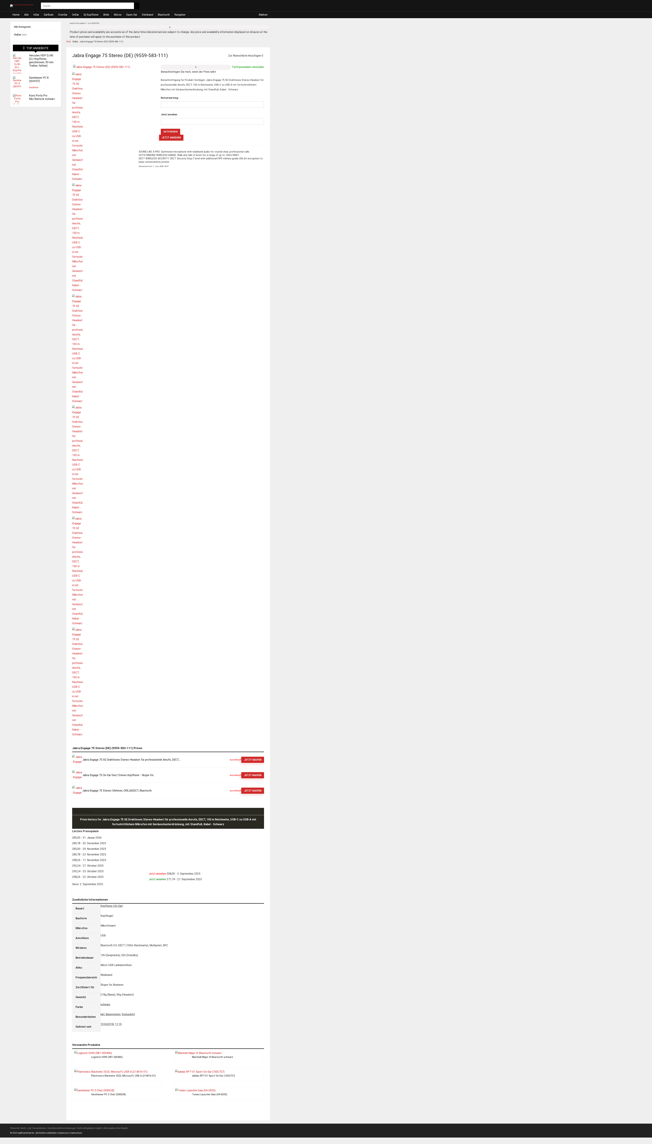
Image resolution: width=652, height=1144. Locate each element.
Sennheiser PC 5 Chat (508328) (108, 1094)
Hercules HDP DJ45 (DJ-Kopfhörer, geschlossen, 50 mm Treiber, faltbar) (41, 60)
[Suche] (136, 6)
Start (68, 41)
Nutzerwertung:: (170, 97)
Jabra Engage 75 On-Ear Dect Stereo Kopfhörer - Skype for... (118, 775)
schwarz (105, 1004)
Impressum (63, 1133)
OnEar (75, 14)
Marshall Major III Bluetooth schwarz (212, 1057)
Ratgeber (180, 14)
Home (16, 14)
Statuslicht (128, 1014)
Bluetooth (164, 14)
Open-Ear (131, 14)
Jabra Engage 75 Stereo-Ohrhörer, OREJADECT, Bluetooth (117, 790)
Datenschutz (76, 1133)
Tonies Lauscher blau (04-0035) (209, 1094)
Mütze (118, 14)
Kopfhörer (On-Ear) (112, 906)
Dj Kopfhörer (91, 14)
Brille (106, 14)
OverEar (62, 14)
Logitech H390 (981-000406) (107, 1057)
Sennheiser (34, 87)
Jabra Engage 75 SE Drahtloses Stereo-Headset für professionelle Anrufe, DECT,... (131, 759)
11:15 (118, 1024)
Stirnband (147, 14)
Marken (263, 14)
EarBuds (48, 14)
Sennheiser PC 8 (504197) (39, 79)
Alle (26, 14)
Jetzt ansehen (171, 137)
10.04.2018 (107, 1024)
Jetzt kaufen (252, 759)
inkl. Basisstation (110, 1014)
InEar (36, 14)
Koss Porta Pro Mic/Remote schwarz (42, 97)
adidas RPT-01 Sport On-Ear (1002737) (213, 1075)
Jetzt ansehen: (169, 114)
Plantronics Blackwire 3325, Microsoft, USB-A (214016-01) (123, 1075)
